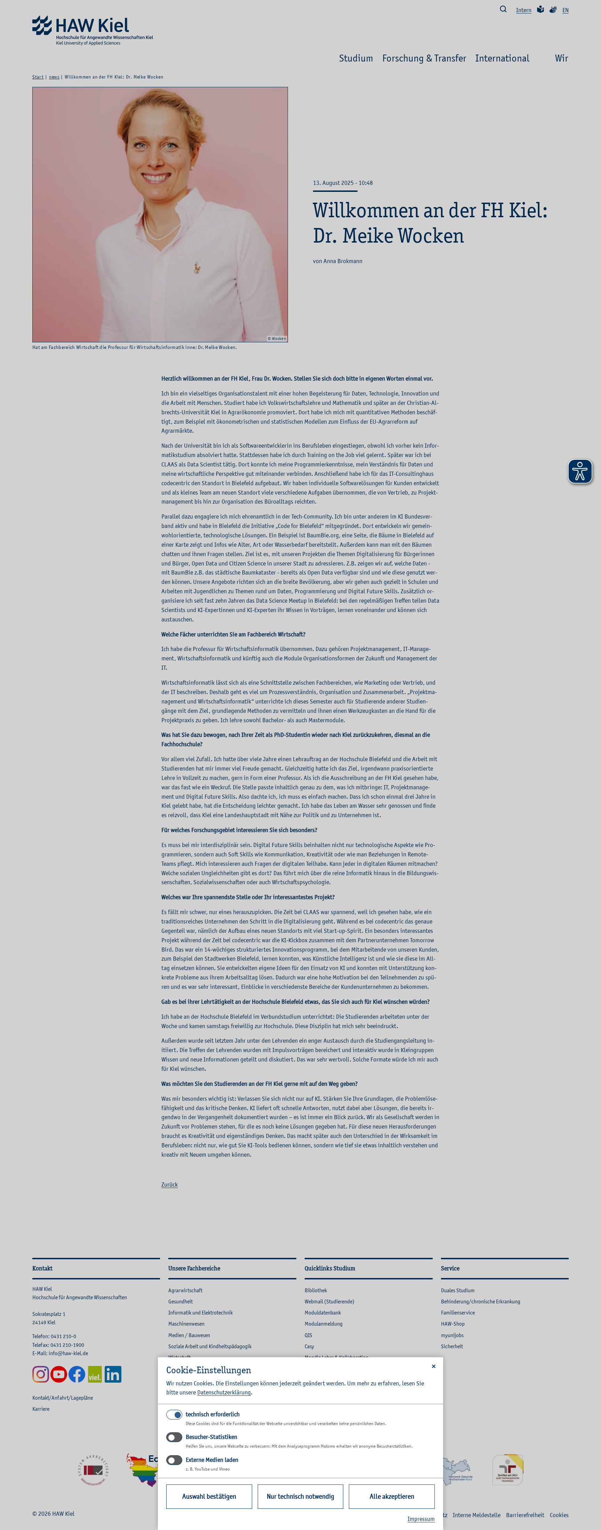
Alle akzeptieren (392, 1496)
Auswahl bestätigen (209, 1496)
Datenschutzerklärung (224, 1392)
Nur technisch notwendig (300, 1496)
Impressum (421, 1518)
